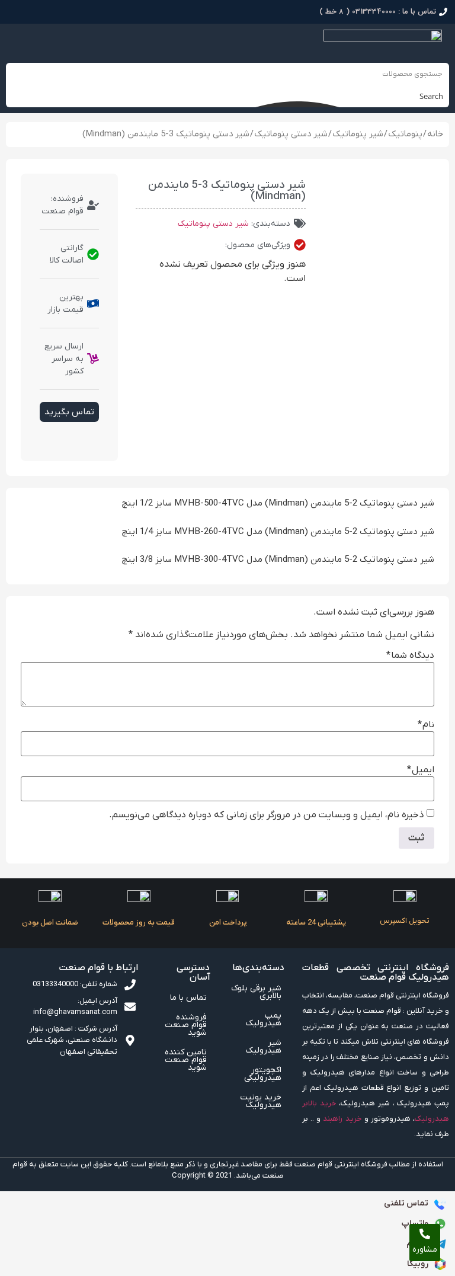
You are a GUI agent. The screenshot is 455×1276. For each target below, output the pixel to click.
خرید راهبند (342, 1119)
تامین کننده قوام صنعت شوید (186, 1060)
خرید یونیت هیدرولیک (260, 1101)
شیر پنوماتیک (357, 134)
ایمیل (420, 770)
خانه (435, 134)
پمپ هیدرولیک (263, 1019)
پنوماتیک (405, 134)
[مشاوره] (424, 1234)
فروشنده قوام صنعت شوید (186, 1025)
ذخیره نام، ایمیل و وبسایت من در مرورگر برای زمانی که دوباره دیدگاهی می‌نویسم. (266, 815)
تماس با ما (188, 997)
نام (426, 725)
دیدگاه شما (410, 655)
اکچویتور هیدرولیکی (262, 1073)
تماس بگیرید (69, 412)
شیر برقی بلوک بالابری (256, 992)
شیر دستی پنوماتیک (291, 134)
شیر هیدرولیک (263, 1046)
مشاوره (424, 1249)
